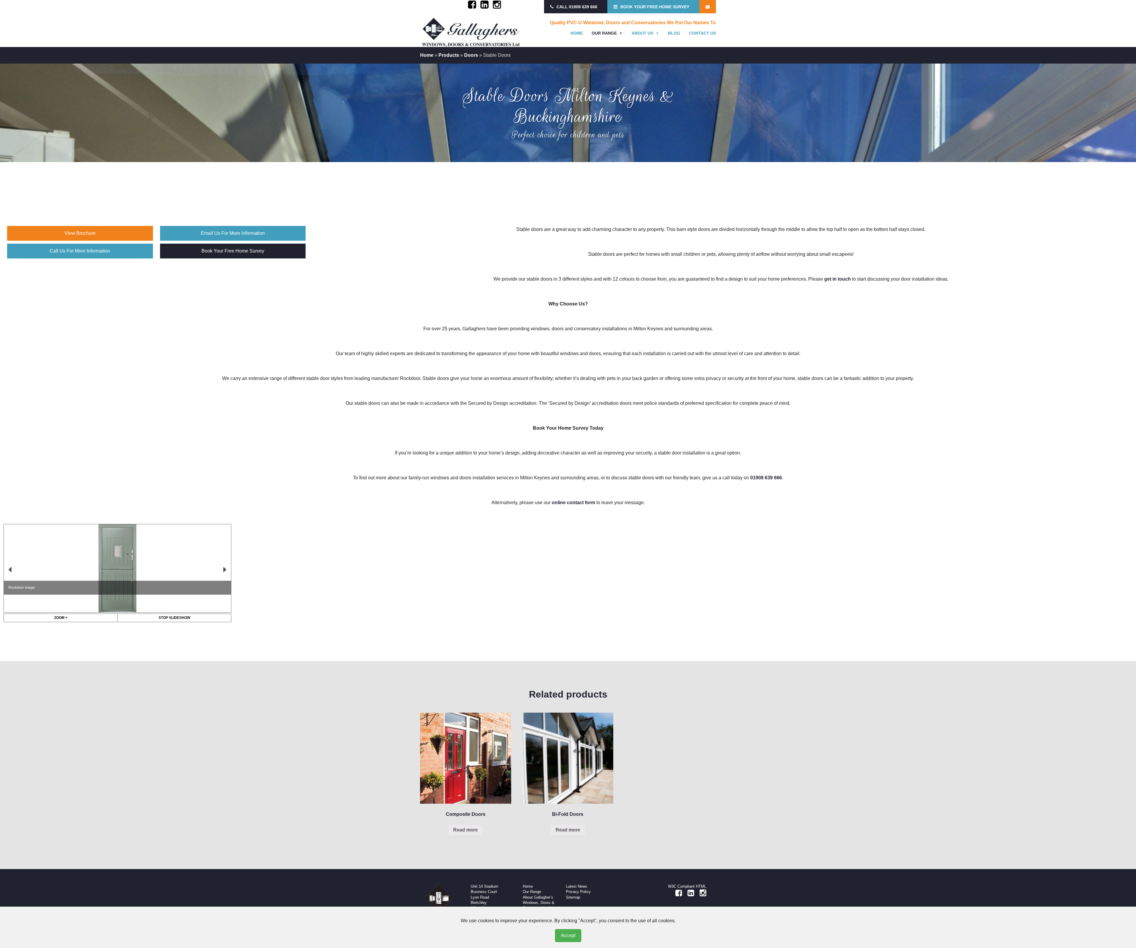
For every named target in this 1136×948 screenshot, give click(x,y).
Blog (674, 33)
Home (576, 33)
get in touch (837, 279)
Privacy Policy (578, 891)
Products (448, 55)
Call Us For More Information (80, 250)
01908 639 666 (766, 477)
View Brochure (80, 233)
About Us (642, 33)
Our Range (604, 33)
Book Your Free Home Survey (232, 250)
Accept (568, 935)
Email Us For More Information (233, 233)
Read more (465, 829)
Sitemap (573, 897)
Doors (471, 55)
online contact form (573, 502)
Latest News (576, 886)
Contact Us (702, 33)
